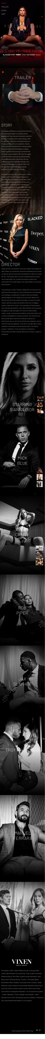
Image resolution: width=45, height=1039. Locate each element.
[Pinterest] (25, 1022)
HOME (3, 3)
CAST (3, 14)
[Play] (3, 72)
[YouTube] (20, 1022)
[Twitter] (15, 1022)
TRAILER (4, 7)
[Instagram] (35, 1022)
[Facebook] (10, 1022)
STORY (4, 10)
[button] (39, 103)
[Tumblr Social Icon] (30, 1022)
